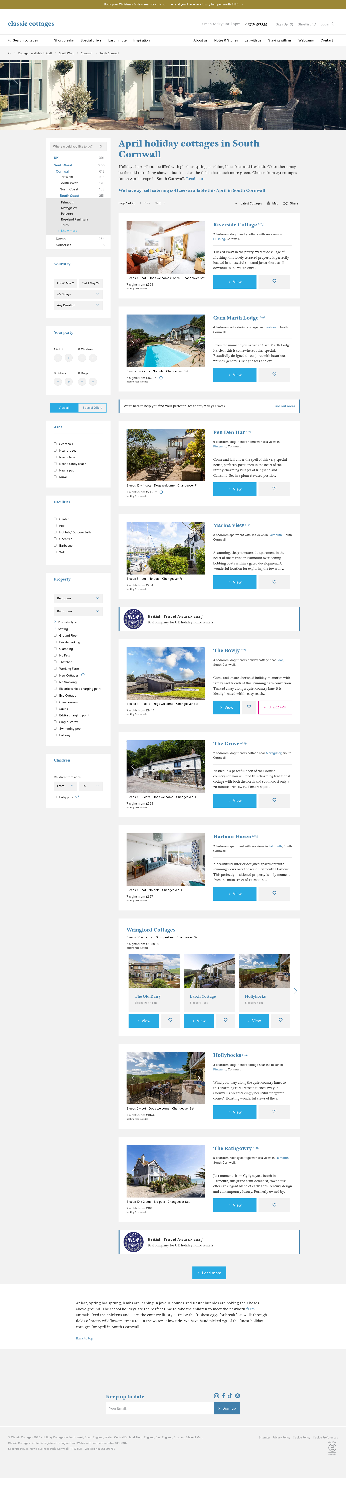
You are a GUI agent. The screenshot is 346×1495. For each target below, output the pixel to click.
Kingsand (219, 446)
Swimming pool (69, 728)
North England (145, 1437)
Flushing (219, 239)
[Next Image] (198, 248)
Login (325, 24)
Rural (62, 477)
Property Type (67, 622)
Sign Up (282, 24)
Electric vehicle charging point (79, 689)
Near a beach (67, 457)
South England (94, 1437)
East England (164, 1437)
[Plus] (69, 358)
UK (79, 158)
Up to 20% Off (277, 707)
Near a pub (66, 470)
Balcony (64, 735)
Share (294, 203)
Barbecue (65, 545)
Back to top (84, 1338)
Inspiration (141, 40)
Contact (327, 40)
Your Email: (118, 1408)
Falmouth (275, 535)
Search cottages (25, 40)
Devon (80, 239)
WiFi (61, 552)
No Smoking (67, 682)
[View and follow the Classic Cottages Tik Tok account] (230, 1397)
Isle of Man (195, 1437)
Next (158, 203)
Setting (63, 629)
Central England (124, 1437)
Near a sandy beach (72, 464)
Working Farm (68, 669)
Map (275, 203)
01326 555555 (256, 24)
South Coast (82, 196)
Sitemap (264, 1437)
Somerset (80, 245)
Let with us (253, 40)
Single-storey (68, 722)
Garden (63, 519)
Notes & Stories (226, 40)
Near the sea (67, 450)
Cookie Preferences (325, 1437)
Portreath (272, 327)
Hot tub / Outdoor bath (74, 532)
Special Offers (92, 408)
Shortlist (305, 24)
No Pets (64, 655)
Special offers (91, 40)
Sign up (229, 1408)
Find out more (284, 406)
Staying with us (280, 40)
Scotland (179, 1437)
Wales (109, 1437)
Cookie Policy (301, 1437)
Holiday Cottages (54, 1437)
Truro (65, 225)
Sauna (63, 709)
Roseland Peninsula (74, 219)
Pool (61, 526)
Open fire (65, 539)
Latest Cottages (251, 203)
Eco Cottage (67, 695)
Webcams (306, 40)
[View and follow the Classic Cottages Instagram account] (216, 1397)
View (237, 281)
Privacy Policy (281, 1437)
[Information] (83, 675)
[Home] (9, 53)
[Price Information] (161, 378)
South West (79, 165)
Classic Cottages (22, 1437)
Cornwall (80, 171)
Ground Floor (68, 635)
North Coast (82, 189)
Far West (82, 177)
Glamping (65, 649)
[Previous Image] (133, 248)
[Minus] (58, 358)
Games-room (68, 702)
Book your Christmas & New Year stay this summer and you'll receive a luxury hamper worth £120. (171, 4)
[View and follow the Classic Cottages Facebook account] (223, 1397)
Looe (280, 660)
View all (64, 408)
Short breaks (64, 40)
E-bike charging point (73, 715)
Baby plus (65, 797)
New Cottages (68, 675)
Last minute (117, 40)
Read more (195, 178)
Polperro (67, 213)
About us (200, 40)
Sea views (65, 444)
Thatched (65, 662)
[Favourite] (274, 282)
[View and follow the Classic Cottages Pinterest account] (237, 1397)
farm (250, 1309)
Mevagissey (273, 753)
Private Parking (69, 642)
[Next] (294, 990)
